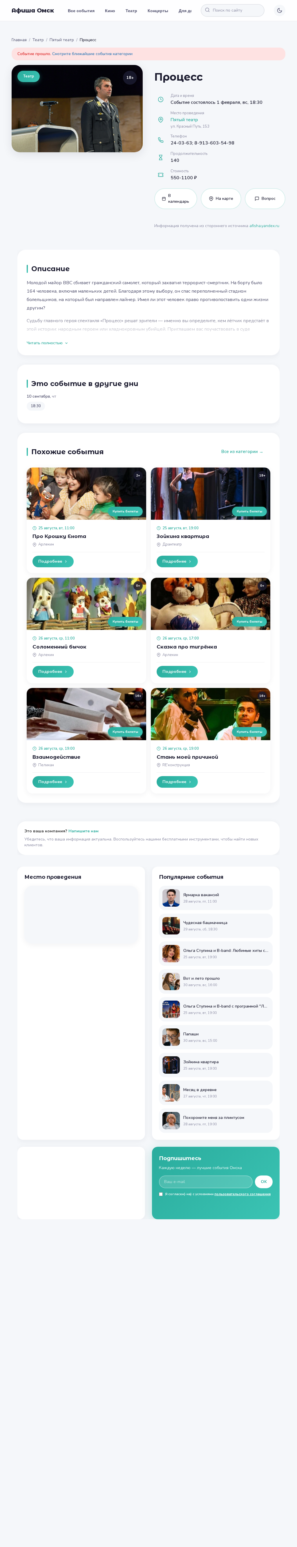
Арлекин (46, 544)
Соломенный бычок (59, 647)
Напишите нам (83, 831)
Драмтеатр (172, 544)
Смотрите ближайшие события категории (92, 54)
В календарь (178, 198)
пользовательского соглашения (242, 1194)
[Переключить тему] (279, 10)
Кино (110, 10)
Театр (131, 10)
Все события (81, 10)
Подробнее (50, 561)
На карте (224, 198)
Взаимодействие (56, 757)
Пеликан (46, 765)
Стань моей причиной (187, 757)
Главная (19, 40)
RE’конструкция (176, 765)
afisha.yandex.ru (264, 226)
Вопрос (269, 198)
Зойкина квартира (183, 536)
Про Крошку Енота (59, 536)
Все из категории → (242, 451)
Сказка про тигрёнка (187, 647)
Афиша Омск (33, 10)
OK (264, 1181)
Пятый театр (62, 40)
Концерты (158, 10)
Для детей (189, 10)
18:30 (36, 406)
